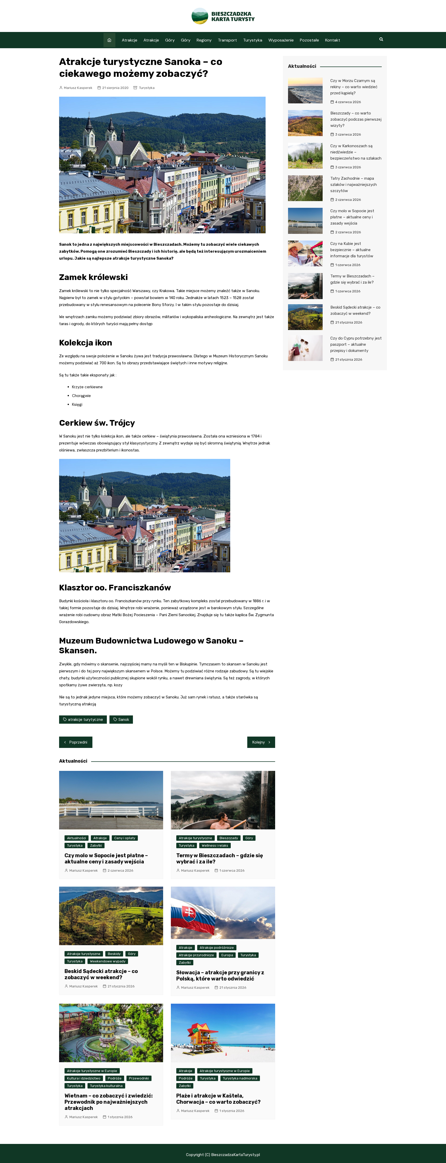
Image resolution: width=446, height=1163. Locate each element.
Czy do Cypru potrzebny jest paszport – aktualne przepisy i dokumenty (356, 344)
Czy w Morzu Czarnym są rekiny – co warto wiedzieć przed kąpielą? (353, 86)
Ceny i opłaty (124, 838)
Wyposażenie (281, 40)
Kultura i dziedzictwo (83, 1078)
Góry (170, 40)
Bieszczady (229, 838)
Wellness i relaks (215, 845)
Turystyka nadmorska (240, 1078)
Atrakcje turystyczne (195, 838)
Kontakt (332, 40)
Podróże (115, 1078)
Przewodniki (139, 1078)
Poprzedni (78, 742)
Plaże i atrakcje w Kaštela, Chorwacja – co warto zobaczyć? (218, 1099)
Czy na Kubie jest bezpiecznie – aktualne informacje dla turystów (351, 249)
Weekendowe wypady (107, 961)
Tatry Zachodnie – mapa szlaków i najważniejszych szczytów (353, 184)
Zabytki (96, 845)
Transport (227, 40)
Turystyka (252, 40)
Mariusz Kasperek (78, 88)
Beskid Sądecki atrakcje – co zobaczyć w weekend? (101, 974)
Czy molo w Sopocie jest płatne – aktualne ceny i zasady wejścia (106, 858)
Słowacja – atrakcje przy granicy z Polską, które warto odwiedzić (220, 975)
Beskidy (114, 954)
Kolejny (258, 742)
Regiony (204, 40)
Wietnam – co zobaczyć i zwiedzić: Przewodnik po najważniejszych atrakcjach (109, 1102)
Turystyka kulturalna (106, 1086)
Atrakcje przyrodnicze (196, 955)
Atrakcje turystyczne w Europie (92, 1071)
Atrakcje (129, 40)
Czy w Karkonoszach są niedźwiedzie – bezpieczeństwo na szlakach (355, 152)
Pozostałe (309, 40)
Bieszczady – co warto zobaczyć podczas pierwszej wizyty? (355, 119)
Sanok (123, 719)
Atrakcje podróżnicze (217, 948)
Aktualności (76, 838)
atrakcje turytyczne (85, 719)
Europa (227, 955)
